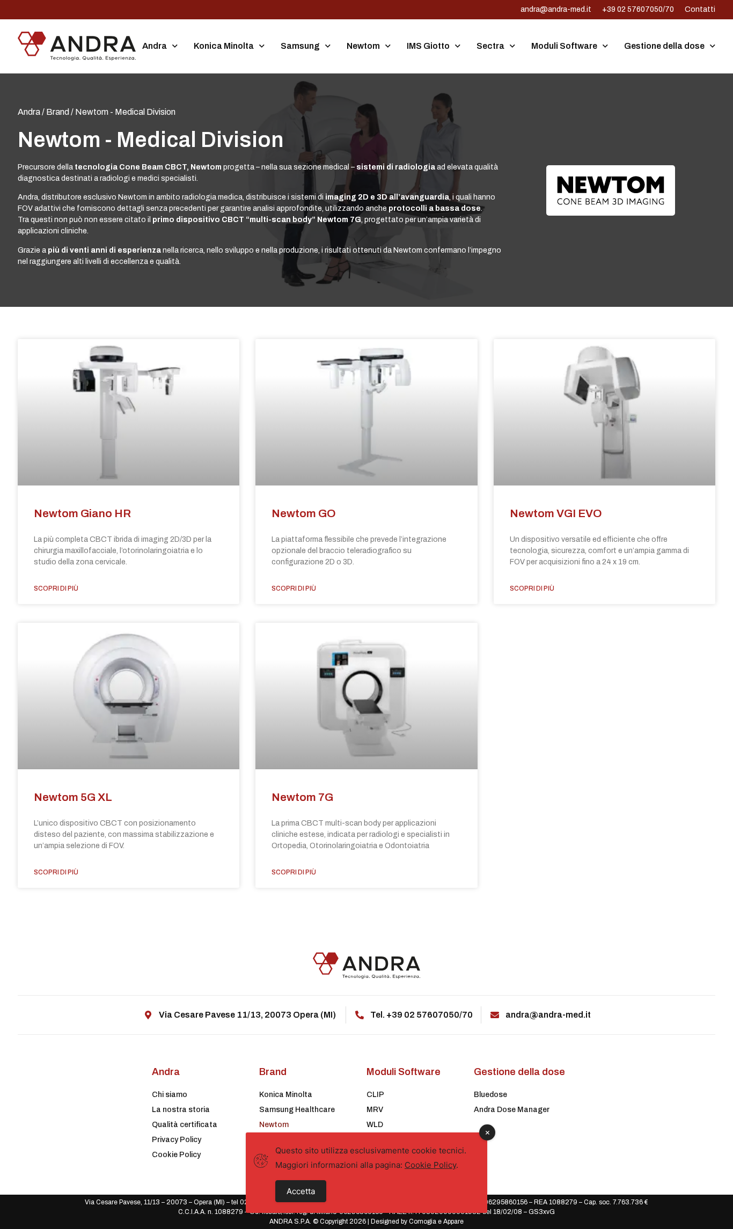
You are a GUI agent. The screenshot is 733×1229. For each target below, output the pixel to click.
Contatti (700, 9)
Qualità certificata (184, 1125)
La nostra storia (181, 1110)
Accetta (301, 1191)
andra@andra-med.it (556, 9)
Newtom (363, 45)
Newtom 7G (302, 797)
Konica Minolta (224, 45)
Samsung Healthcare (297, 1110)
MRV (374, 1110)
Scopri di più (56, 588)
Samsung (300, 45)
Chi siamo (169, 1095)
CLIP (375, 1095)
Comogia (422, 1221)
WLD (374, 1125)
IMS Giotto (428, 45)
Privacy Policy (176, 1140)
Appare (453, 1221)
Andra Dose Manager (511, 1110)
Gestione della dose (664, 45)
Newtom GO (304, 513)
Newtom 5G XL (73, 797)
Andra (154, 45)
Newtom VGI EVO (556, 513)
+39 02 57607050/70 (638, 9)
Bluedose (490, 1095)
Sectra (490, 45)
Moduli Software (564, 45)
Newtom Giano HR (82, 513)
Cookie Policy (176, 1155)
